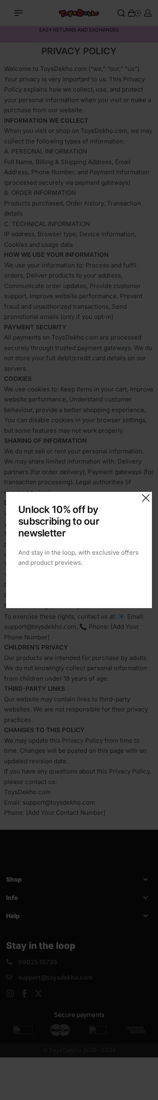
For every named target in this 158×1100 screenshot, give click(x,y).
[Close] (146, 498)
